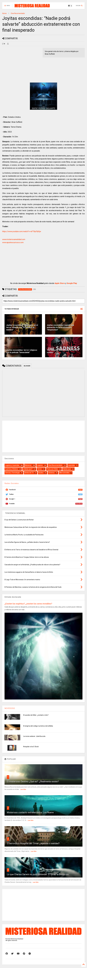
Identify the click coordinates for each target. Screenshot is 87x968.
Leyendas (71, 465)
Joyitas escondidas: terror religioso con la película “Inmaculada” (21, 351)
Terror (39, 469)
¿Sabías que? (27, 469)
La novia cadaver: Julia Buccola (34, 736)
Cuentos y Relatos (11, 469)
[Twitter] (12, 954)
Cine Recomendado (18, 13)
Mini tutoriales (64, 473)
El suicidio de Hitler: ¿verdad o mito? (35, 715)
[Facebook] (7, 954)
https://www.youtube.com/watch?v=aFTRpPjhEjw (21, 231)
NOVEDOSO (10, 708)
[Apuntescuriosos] (30, 954)
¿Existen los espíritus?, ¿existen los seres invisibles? (28, 603)
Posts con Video (52, 469)
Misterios (28, 465)
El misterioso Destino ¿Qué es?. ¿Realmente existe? (33, 781)
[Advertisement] (21, 64)
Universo (51, 473)
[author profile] (8, 44)
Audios (40, 473)
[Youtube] (18, 954)
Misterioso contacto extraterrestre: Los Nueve (30, 812)
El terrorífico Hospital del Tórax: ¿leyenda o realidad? (33, 843)
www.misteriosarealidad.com (13, 239)
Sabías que (67, 469)
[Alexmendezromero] (24, 954)
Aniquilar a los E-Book (31, 746)
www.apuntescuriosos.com (13, 242)
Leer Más (23, 789)
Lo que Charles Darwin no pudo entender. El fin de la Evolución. (38, 874)
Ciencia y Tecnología (12, 473)
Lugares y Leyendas (12, 465)
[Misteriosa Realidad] (32, 6)
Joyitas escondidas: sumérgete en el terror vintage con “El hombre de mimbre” (22, 327)
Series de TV (29, 473)
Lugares (40, 465)
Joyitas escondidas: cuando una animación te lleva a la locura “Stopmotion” (60, 327)
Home (4, 13)
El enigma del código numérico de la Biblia (38, 726)
